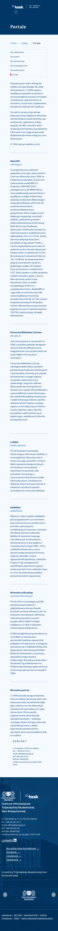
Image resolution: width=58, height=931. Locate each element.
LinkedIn (7, 840)
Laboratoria (7, 915)
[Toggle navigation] (16, 12)
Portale (15, 74)
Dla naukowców (17, 52)
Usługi (24, 43)
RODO (16, 918)
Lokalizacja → (13, 856)
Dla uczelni (15, 56)
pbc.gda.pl (15, 335)
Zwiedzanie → (13, 859)
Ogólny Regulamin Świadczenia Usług (37, 918)
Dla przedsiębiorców (18, 65)
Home (14, 43)
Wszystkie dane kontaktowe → (22, 848)
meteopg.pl (16, 164)
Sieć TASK (18, 915)
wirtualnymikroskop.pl (21, 595)
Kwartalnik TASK (31, 915)
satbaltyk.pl (16, 510)
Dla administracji (17, 61)
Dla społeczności (17, 70)
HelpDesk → (13, 852)
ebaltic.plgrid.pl (18, 445)
